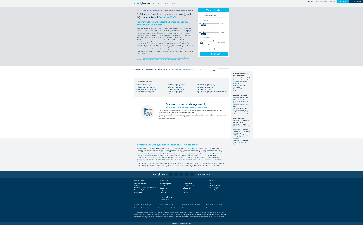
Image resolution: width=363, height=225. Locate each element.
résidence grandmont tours (175, 89)
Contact (136, 185)
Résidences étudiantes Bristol (190, 206)
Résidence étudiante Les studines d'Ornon (241, 121)
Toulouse (196, 214)
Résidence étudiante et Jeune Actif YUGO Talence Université (241, 136)
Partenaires (138, 192)
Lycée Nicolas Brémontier (242, 114)
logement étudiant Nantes (144, 86)
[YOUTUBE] (181, 174)
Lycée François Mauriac (241, 97)
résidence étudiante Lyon (242, 80)
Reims (136, 216)
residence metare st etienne (145, 91)
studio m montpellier (204, 89)
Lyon (184, 214)
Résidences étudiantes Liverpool (215, 206)
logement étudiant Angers (205, 93)
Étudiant (343, 2)
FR (297, 2)
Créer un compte (213, 188)
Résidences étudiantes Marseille (167, 208)
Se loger (162, 190)
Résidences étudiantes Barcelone (215, 208)
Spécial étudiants (165, 186)
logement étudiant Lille (143, 84)
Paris (180, 214)
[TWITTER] (187, 174)
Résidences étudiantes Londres (142, 206)
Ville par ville (187, 188)
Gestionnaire (357, 2)
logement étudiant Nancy (175, 91)
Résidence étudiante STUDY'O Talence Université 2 (241, 126)
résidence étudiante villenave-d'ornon (153, 59)
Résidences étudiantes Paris (142, 208)
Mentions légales (139, 190)
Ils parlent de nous (166, 197)
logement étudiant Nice (174, 87)
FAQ (209, 183)
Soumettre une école (214, 185)
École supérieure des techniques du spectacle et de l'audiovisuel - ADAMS (241, 110)
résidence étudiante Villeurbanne (146, 95)
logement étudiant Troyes (205, 84)
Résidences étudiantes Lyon (165, 204)
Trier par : (214, 71)
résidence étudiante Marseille (176, 84)
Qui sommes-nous (140, 183)
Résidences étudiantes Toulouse (143, 204)
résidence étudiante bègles (173, 59)
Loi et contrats (187, 183)
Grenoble (208, 214)
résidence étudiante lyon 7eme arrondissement (212, 91)
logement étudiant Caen (205, 87)
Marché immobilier (189, 186)
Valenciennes (216, 214)
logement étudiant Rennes (175, 86)
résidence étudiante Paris (242, 78)
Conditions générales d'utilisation (145, 188)
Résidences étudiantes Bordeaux (152, 10)
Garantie (163, 192)
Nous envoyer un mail (200, 174)
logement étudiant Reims (144, 93)
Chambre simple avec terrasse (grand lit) (209, 41)
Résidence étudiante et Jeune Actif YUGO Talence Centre (241, 142)
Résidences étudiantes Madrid (214, 204)
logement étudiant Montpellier (239, 86)
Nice (145, 216)
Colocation (221, 42)
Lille (222, 214)
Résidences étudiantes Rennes (190, 208)
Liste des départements (215, 190)
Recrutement (164, 199)
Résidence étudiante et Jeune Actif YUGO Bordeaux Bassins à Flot (241, 131)
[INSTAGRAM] (176, 174)
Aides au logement (166, 183)
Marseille (202, 214)
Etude (162, 195)
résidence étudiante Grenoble (206, 86)
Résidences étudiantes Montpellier (167, 206)
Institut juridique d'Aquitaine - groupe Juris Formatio (240, 101)
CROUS (185, 192)
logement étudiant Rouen (175, 93)
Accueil (139, 10)
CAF (184, 190)
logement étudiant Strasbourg (145, 87)
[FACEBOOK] (171, 174)
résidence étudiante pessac (169, 58)
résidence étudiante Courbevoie (146, 89)
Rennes (226, 214)
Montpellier (189, 214)
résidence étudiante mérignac (152, 58)
